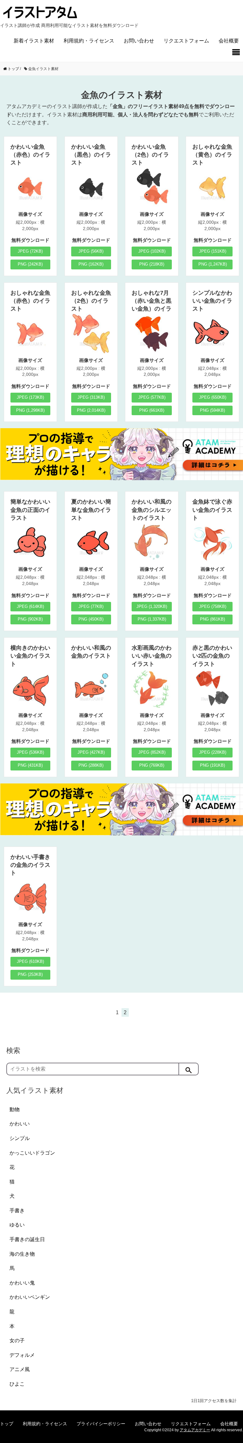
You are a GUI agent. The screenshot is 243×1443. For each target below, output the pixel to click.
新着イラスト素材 (34, 40)
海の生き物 (22, 1254)
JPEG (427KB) (91, 752)
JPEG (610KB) (30, 961)
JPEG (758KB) (212, 606)
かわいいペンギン (29, 1297)
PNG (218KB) (151, 264)
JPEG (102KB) (151, 251)
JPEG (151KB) (212, 251)
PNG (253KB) (30, 974)
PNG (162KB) (90, 264)
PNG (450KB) (90, 619)
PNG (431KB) (30, 765)
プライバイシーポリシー (101, 1423)
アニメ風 (19, 1369)
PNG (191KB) (212, 765)
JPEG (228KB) (212, 752)
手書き (17, 1210)
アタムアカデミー (195, 1430)
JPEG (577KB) (151, 397)
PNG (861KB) (212, 619)
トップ (6, 1423)
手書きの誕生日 (27, 1239)
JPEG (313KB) (91, 397)
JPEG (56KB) (90, 251)
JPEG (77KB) (90, 606)
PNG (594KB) (212, 410)
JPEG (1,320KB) (151, 606)
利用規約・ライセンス (89, 40)
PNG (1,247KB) (212, 264)
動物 (14, 1109)
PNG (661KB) (151, 410)
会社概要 (229, 40)
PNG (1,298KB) (30, 410)
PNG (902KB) (30, 619)
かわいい (19, 1123)
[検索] (189, 1069)
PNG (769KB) (151, 765)
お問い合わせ (139, 40)
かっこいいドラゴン (32, 1153)
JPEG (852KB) (151, 752)
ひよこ (17, 1384)
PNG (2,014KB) (91, 410)
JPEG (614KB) (30, 606)
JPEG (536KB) (30, 752)
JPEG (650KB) (212, 397)
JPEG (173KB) (30, 397)
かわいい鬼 (22, 1282)
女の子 (17, 1340)
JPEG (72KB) (30, 251)
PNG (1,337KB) (152, 619)
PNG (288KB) (90, 765)
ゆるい (17, 1224)
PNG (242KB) (30, 264)
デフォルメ (22, 1355)
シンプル (19, 1138)
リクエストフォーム (186, 40)
